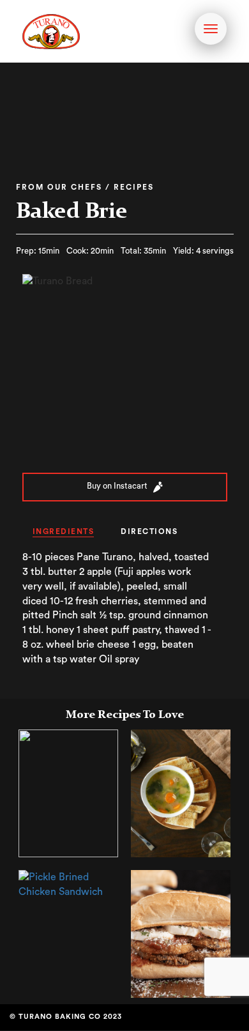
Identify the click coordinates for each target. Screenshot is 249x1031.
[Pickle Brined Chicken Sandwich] (68, 883)
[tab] (63, 532)
